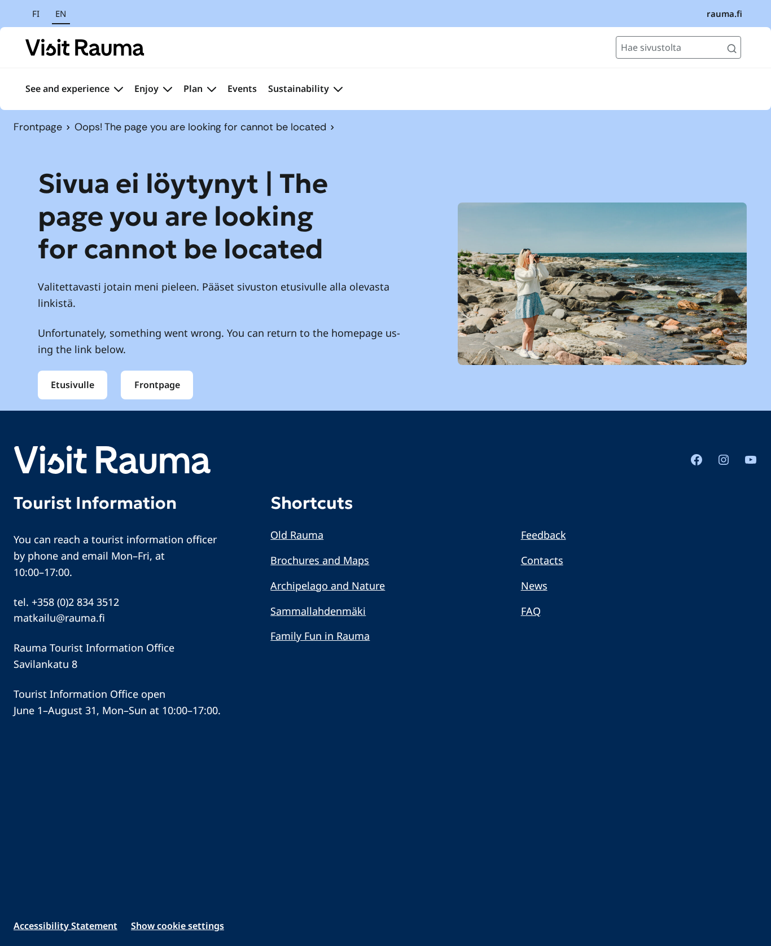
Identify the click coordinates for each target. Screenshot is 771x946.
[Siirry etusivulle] (84, 47)
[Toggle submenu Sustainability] (338, 89)
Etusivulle (72, 385)
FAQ (531, 611)
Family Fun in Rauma (320, 636)
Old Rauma (296, 535)
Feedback (543, 535)
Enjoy (146, 88)
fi (36, 13)
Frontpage (38, 127)
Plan (193, 88)
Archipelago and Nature (327, 585)
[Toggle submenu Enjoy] (167, 89)
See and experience (67, 88)
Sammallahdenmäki (318, 611)
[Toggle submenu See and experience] (118, 89)
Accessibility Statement (65, 925)
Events (242, 88)
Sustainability (298, 88)
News (534, 585)
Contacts (542, 560)
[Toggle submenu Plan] (211, 89)
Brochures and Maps (319, 560)
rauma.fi (724, 13)
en (60, 13)
